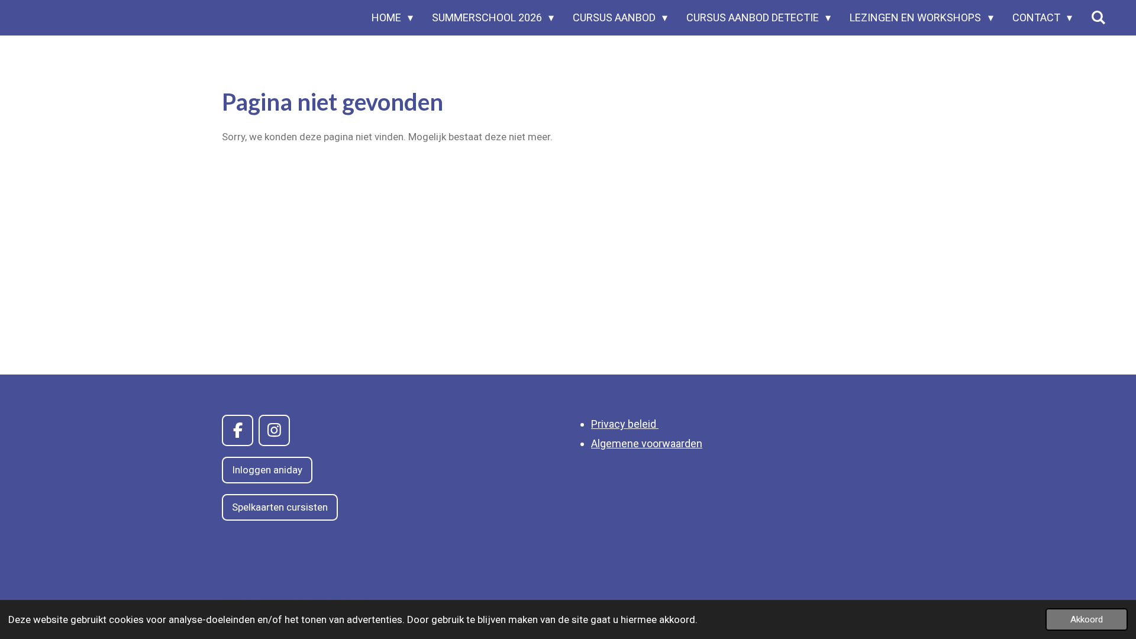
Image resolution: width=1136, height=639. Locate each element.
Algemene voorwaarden (646, 443)
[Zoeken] (1098, 18)
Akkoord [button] (1086, 619)
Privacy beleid (625, 424)
